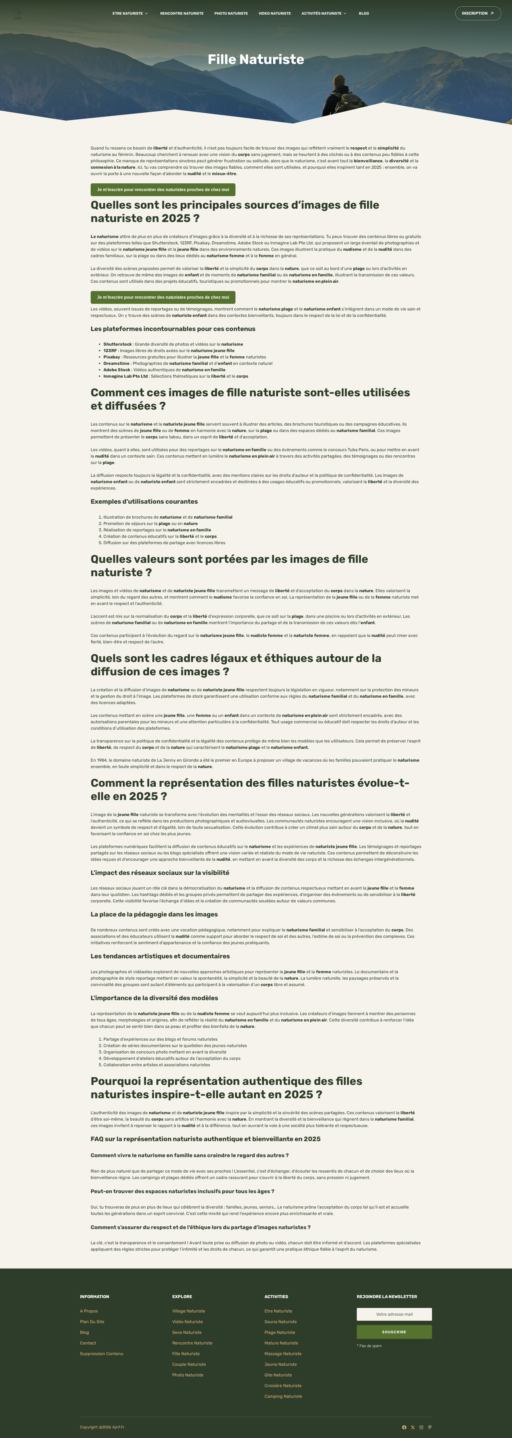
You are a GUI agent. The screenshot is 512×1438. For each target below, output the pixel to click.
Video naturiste (275, 13)
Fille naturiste (186, 1353)
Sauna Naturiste (281, 1321)
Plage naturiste (280, 1332)
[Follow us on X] (413, 1427)
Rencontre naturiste (182, 13)
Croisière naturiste (283, 1385)
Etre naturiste (128, 13)
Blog (364, 13)
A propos (89, 1311)
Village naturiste (188, 1311)
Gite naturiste (278, 1375)
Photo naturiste (231, 13)
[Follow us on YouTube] (430, 1427)
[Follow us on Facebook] (404, 1427)
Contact (88, 1343)
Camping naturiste (283, 1396)
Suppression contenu (101, 1353)
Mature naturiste (281, 1343)
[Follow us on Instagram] (421, 1427)
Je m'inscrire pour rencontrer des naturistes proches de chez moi (163, 189)
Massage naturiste (283, 1353)
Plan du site (92, 1321)
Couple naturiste (189, 1364)
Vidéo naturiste (187, 1321)
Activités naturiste (322, 13)
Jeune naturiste (281, 1364)
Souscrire (394, 1332)
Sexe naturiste (187, 1332)
